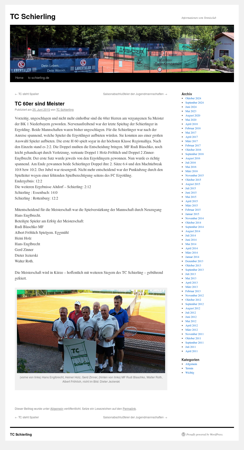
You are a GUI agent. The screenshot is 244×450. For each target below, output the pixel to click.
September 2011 (194, 342)
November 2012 (194, 295)
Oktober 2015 (193, 179)
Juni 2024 (191, 107)
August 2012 (192, 308)
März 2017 (191, 141)
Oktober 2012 (193, 299)
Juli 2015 (190, 188)
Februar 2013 (193, 291)
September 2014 (194, 227)
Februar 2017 (193, 145)
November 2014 (194, 218)
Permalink (129, 408)
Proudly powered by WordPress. (204, 434)
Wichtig (189, 372)
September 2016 (194, 154)
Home (19, 77)
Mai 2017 (190, 132)
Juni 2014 (191, 239)
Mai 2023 (190, 111)
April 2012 (191, 325)
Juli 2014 (190, 235)
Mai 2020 (190, 119)
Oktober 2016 (193, 149)
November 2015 (194, 175)
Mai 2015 (190, 197)
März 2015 (191, 205)
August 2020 (192, 115)
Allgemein (56, 408)
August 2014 (192, 231)
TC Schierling (33, 16)
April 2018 (191, 124)
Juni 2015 (191, 192)
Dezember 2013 (194, 261)
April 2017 (191, 137)
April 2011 (191, 351)
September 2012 (194, 304)
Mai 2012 (190, 321)
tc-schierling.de (38, 77)
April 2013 (191, 282)
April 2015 (191, 201)
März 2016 (191, 171)
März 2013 (191, 287)
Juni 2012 (191, 317)
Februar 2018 (193, 128)
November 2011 (194, 334)
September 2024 (194, 102)
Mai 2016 (190, 167)
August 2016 (192, 158)
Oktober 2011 (193, 338)
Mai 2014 (190, 244)
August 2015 (192, 184)
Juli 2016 (190, 162)
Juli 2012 (190, 312)
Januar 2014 (192, 257)
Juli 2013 (190, 274)
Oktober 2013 (193, 265)
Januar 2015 (192, 214)
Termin (189, 368)
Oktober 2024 (193, 98)
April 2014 (191, 248)
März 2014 (191, 252)
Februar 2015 (193, 209)
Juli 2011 (190, 347)
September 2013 (194, 269)
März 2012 (191, 329)
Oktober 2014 (193, 222)
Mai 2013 (190, 278)
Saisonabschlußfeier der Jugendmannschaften (135, 94)
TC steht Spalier (27, 94)
